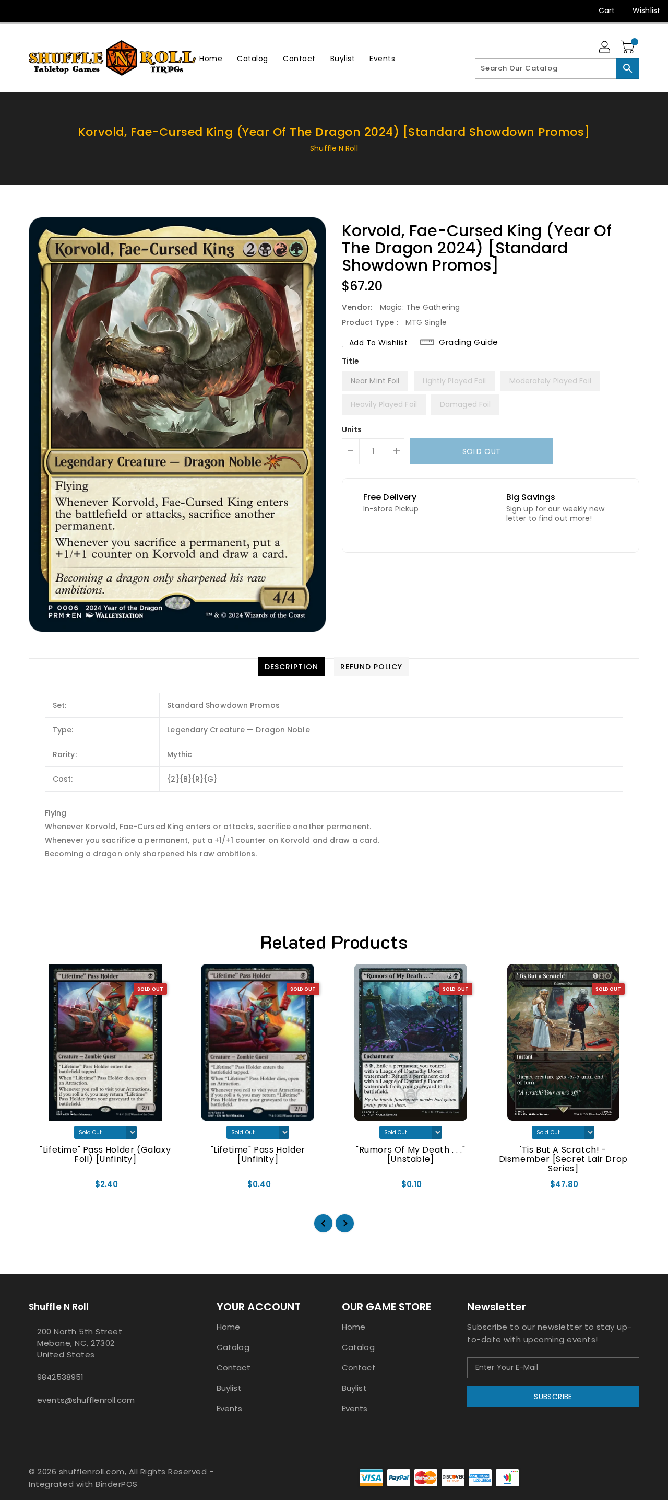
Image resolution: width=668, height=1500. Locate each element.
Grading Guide (468, 342)
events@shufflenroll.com (86, 1399)
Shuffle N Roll (333, 148)
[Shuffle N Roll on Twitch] (96, 10)
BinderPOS (117, 1484)
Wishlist (646, 10)
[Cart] (628, 47)
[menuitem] (211, 58)
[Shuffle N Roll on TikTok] (116, 10)
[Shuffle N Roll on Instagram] (36, 10)
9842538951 (60, 1376)
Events (230, 1408)
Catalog (233, 1347)
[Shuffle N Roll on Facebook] (17, 10)
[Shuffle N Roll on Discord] (76, 10)
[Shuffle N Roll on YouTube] (56, 10)
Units (352, 429)
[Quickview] (45, 1188)
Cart (607, 10)
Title (351, 361)
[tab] (291, 666)
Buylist (229, 1387)
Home (228, 1326)
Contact (233, 1367)
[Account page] (605, 47)
